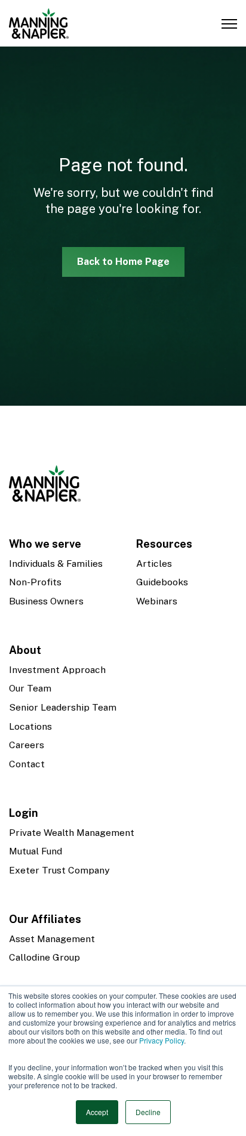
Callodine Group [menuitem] (44, 957)
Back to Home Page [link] (123, 261)
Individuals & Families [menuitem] (56, 563)
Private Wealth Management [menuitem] (71, 832)
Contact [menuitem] (27, 764)
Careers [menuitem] (26, 745)
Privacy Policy (161, 1040)
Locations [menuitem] (30, 726)
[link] (39, 22)
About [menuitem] (25, 650)
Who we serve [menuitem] (45, 544)
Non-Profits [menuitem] (35, 582)
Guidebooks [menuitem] (162, 582)
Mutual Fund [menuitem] (35, 851)
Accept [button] (97, 1112)
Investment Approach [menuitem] (57, 669)
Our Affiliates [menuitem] (45, 919)
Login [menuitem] (23, 813)
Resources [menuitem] (164, 544)
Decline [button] (148, 1112)
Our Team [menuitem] (30, 688)
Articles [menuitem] (154, 563)
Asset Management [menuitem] (52, 938)
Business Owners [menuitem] (46, 601)
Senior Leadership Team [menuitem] (62, 707)
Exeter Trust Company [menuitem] (59, 870)
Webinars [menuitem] (156, 601)
